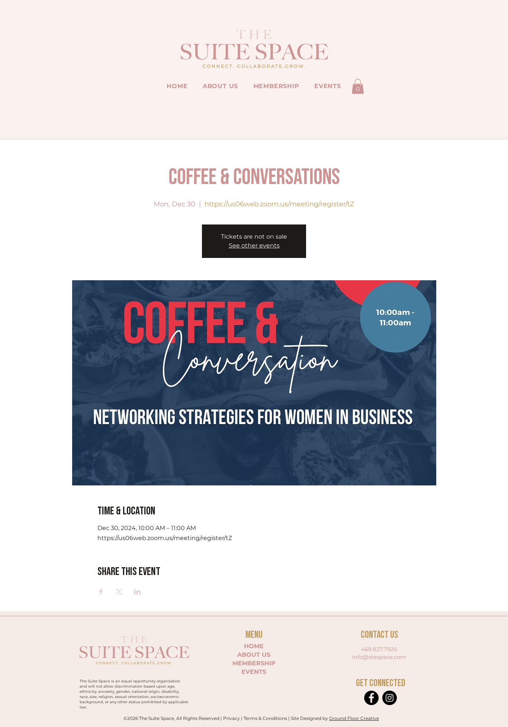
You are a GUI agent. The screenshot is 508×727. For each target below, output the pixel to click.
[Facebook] (371, 698)
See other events (254, 245)
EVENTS (253, 671)
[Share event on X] (119, 592)
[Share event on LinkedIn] (137, 592)
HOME (254, 646)
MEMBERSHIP (254, 663)
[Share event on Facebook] (101, 592)
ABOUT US (253, 654)
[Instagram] (389, 698)
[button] (357, 86)
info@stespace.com (379, 656)
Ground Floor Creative (354, 718)
